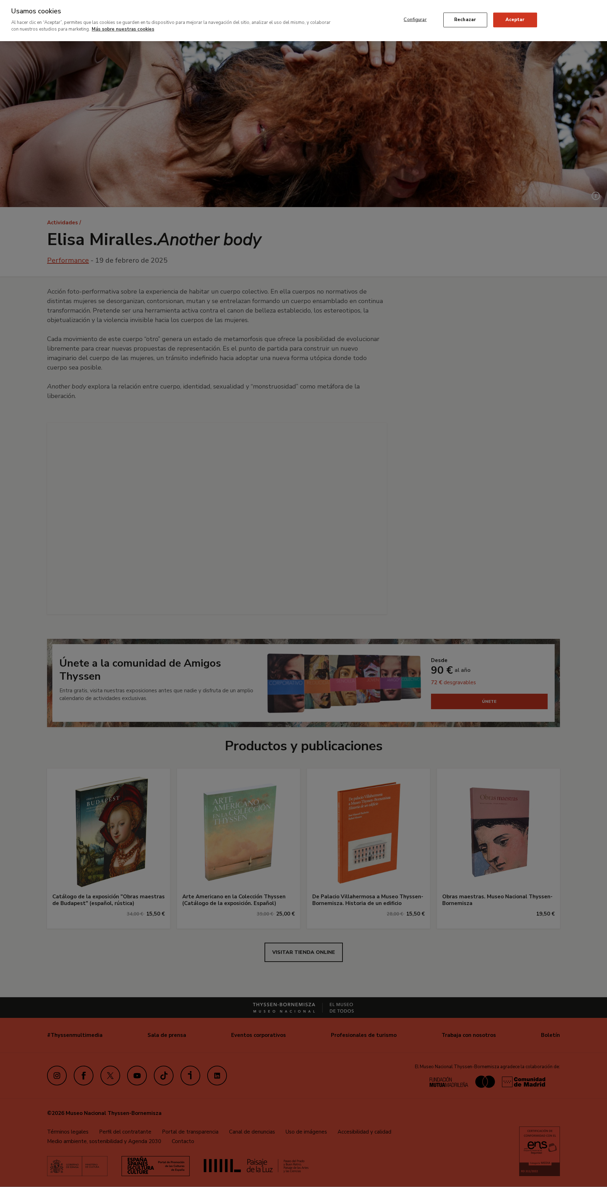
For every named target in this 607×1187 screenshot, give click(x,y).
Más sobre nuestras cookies (123, 29)
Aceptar (514, 20)
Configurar (415, 20)
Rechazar (465, 20)
